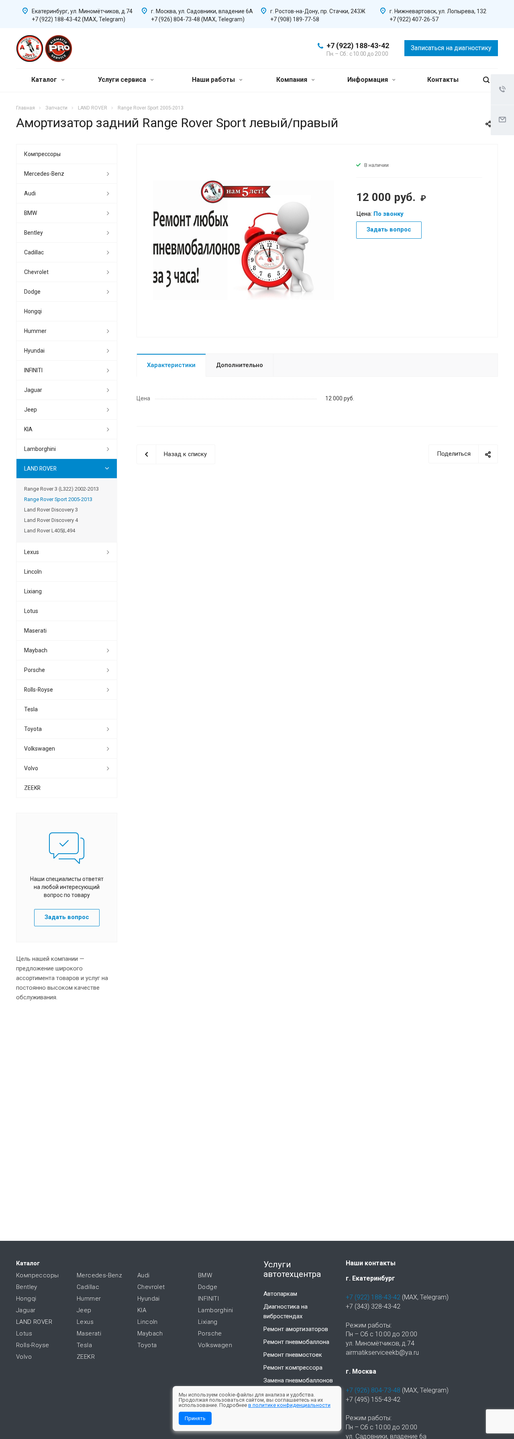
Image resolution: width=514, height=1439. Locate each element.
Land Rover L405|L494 (49, 531)
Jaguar (33, 390)
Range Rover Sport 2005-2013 (58, 499)
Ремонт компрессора (292, 1367)
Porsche (34, 670)
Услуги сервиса (123, 79)
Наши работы (214, 79)
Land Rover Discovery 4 (51, 520)
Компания (292, 79)
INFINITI (33, 370)
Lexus (31, 552)
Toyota (33, 729)
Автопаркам (280, 1293)
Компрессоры (42, 154)
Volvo (31, 768)
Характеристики (171, 365)
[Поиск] (486, 80)
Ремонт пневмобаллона (296, 1342)
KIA (28, 429)
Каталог (45, 79)
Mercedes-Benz (44, 173)
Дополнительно (239, 365)
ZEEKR (32, 788)
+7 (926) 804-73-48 (373, 1390)
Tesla (31, 709)
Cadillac (34, 252)
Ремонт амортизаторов (295, 1329)
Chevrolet (36, 272)
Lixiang (33, 591)
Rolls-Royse (38, 689)
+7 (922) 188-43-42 (357, 45)
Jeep (30, 409)
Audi (30, 193)
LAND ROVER (40, 468)
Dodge (32, 291)
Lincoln (33, 571)
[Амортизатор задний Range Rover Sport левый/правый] (243, 240)
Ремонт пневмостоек (292, 1354)
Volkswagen (39, 748)
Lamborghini (40, 449)
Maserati (35, 630)
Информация (368, 79)
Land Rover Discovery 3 (51, 510)
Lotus (31, 611)
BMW (30, 213)
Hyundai (34, 350)
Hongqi (33, 311)
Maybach (35, 650)
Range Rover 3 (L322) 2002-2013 (61, 489)
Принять (195, 1418)
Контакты (443, 79)
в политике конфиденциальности (289, 1405)
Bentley (33, 232)
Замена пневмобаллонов (298, 1380)
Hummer (35, 331)
